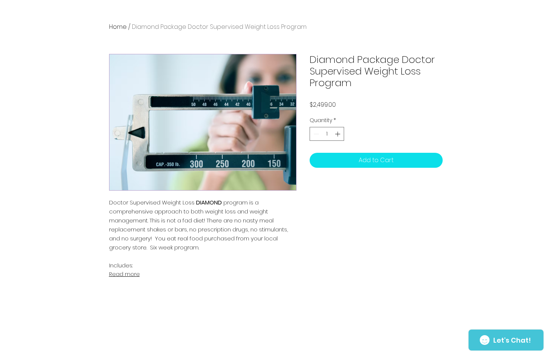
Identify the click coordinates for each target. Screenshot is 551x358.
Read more (124, 274)
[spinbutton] (327, 133)
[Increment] (338, 133)
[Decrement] (315, 133)
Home (118, 26)
